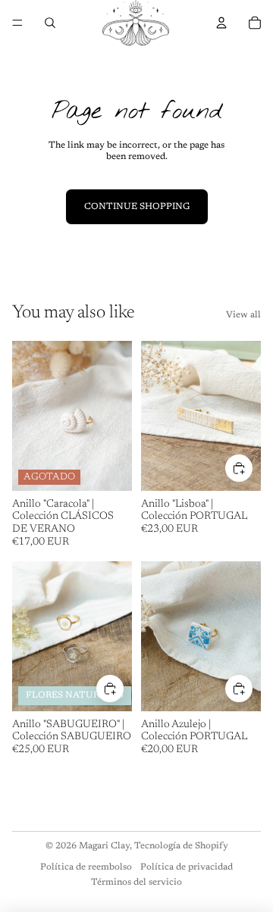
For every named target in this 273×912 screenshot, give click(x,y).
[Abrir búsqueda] (50, 22)
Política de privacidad (186, 867)
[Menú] (17, 22)
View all (243, 315)
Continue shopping (137, 206)
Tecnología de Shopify (181, 846)
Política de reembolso (86, 867)
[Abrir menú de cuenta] (221, 22)
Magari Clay (104, 846)
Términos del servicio (136, 882)
